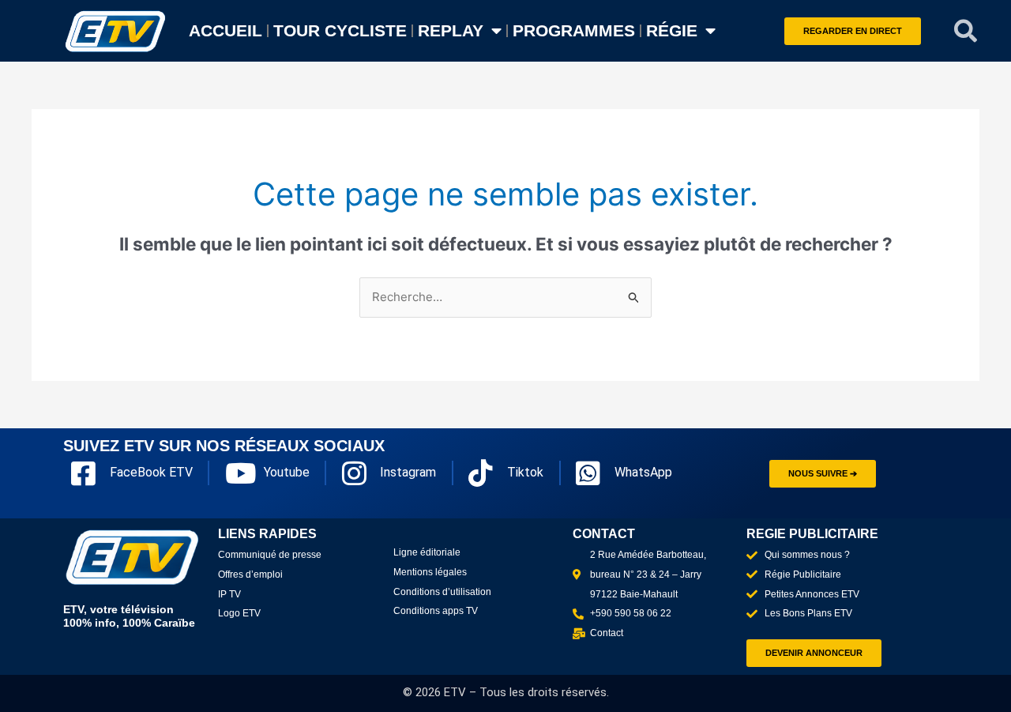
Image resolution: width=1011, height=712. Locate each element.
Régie (671, 30)
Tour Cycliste (340, 30)
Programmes (574, 30)
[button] (966, 31)
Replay (450, 30)
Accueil (225, 30)
